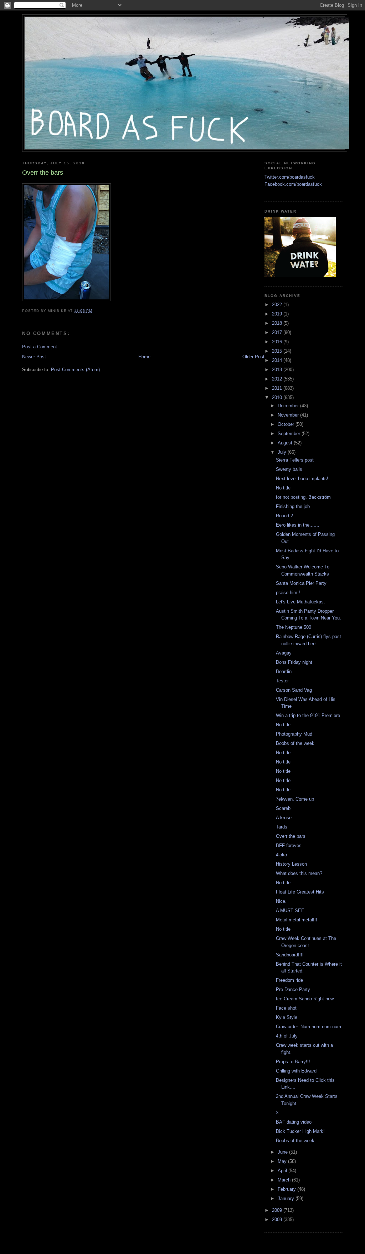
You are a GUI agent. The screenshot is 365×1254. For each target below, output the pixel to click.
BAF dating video (294, 1122)
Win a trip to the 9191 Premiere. (308, 715)
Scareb (283, 808)
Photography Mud (294, 734)
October (286, 424)
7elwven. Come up (295, 799)
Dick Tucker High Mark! (300, 1131)
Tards (281, 827)
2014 (277, 360)
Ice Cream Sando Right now (305, 998)
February (287, 1189)
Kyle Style (286, 1017)
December (289, 405)
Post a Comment (39, 346)
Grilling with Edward (296, 1071)
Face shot (286, 1008)
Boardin (284, 671)
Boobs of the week (295, 743)
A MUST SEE (290, 910)
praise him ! (288, 592)
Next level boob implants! (302, 478)
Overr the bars (290, 836)
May (283, 1161)
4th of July (287, 1036)
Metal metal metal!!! (296, 919)
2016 (277, 341)
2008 (277, 1219)
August (286, 443)
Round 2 (284, 515)
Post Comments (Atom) (75, 369)
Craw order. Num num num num (308, 1026)
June (283, 1152)
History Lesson (291, 864)
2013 (277, 369)
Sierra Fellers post (295, 460)
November (289, 415)
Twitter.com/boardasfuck (289, 177)
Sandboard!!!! (290, 954)
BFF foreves (289, 845)
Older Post (253, 356)
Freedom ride (289, 980)
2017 (277, 332)
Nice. (281, 901)
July (283, 452)
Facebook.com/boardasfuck (293, 184)
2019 (277, 314)
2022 (277, 304)
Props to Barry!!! (293, 1061)
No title (283, 488)
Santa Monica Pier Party (301, 583)
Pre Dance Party (293, 989)
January (286, 1198)
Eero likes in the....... (297, 525)
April (283, 1170)
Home (144, 356)
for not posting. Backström (303, 497)
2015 (277, 351)
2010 (277, 397)
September (290, 433)
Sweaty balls (289, 469)
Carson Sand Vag (294, 690)
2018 (277, 323)
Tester (282, 680)
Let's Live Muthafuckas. (300, 601)
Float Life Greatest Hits (300, 892)
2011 (277, 388)
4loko (281, 854)
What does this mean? (299, 873)
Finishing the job (293, 506)
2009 (277, 1210)
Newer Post (34, 356)
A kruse (284, 817)
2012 (277, 379)
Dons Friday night (294, 662)
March (285, 1180)
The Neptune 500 (293, 627)
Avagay (284, 653)
